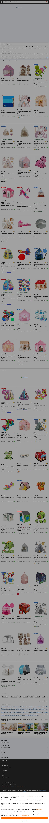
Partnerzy (44, 811)
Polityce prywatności (25, 815)
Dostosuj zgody (38, 809)
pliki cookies (30, 796)
